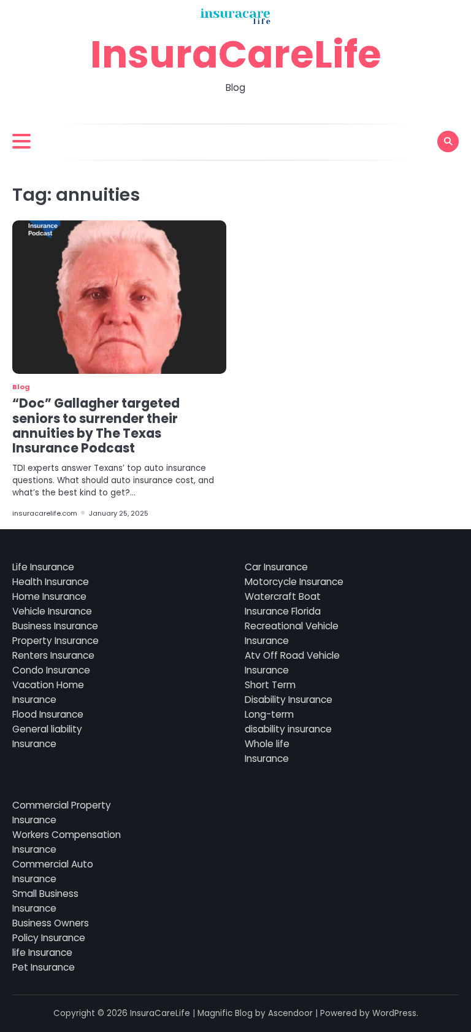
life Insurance (42, 952)
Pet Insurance (43, 967)
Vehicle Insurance (52, 611)
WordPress (394, 1013)
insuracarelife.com (44, 513)
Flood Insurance (47, 714)
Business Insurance (55, 625)
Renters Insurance (53, 655)
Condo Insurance (51, 670)
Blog (21, 387)
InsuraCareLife (235, 54)
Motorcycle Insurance (294, 581)
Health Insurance (50, 581)
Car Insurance (276, 567)
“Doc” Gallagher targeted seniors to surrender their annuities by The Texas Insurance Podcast (96, 426)
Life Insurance (43, 567)
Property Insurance (55, 640)
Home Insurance (49, 596)
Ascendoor (290, 1013)
